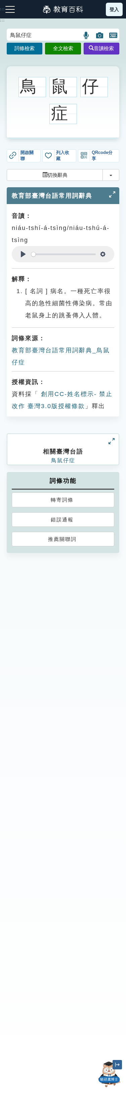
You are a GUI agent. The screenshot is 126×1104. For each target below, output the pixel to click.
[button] (86, 35)
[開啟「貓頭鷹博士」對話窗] (109, 1074)
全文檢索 (63, 48)
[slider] (63, 254)
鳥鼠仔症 (63, 460)
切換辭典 (57, 175)
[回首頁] (63, 9)
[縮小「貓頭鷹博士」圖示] (117, 1064)
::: (2, 20)
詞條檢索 (24, 48)
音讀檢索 (104, 48)
